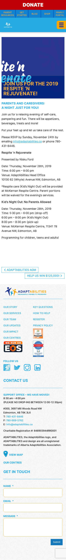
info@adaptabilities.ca (27, 141)
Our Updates (11, 325)
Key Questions (43, 306)
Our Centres (12, 337)
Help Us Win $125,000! (43, 275)
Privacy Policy (43, 325)
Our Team (9, 319)
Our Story (10, 306)
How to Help (41, 313)
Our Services (12, 313)
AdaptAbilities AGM (21, 269)
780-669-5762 (14, 420)
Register (39, 319)
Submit (56, 542)
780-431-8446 (14, 416)
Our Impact (10, 331)
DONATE (33, 5)
